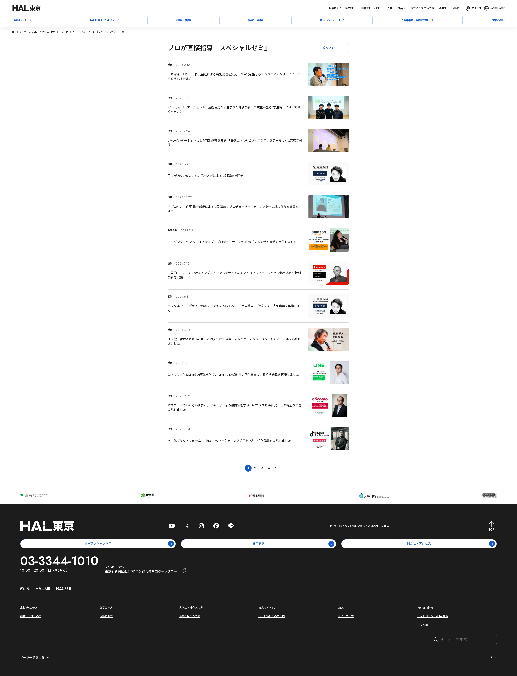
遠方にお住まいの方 (422, 8)
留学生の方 (106, 608)
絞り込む (329, 48)
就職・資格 (183, 20)
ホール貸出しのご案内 (271, 616)
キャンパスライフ (332, 20)
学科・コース (23, 20)
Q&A (341, 608)
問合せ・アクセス (419, 543)
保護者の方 (106, 616)
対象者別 (497, 20)
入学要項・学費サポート (417, 20)
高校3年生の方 (28, 608)
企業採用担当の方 (189, 616)
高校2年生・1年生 (371, 8)
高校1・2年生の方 (30, 616)
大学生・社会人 (396, 8)
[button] (275, 468)
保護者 (455, 8)
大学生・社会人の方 (191, 608)
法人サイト (265, 608)
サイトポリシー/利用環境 (432, 616)
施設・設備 (255, 20)
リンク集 (422, 625)
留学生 (443, 8)
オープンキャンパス (97, 543)
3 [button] (262, 468)
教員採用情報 (425, 608)
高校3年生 (350, 8)
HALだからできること (104, 20)
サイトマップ (346, 616)
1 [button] (248, 468)
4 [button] (269, 468)
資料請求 (258, 543)
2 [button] (255, 468)
